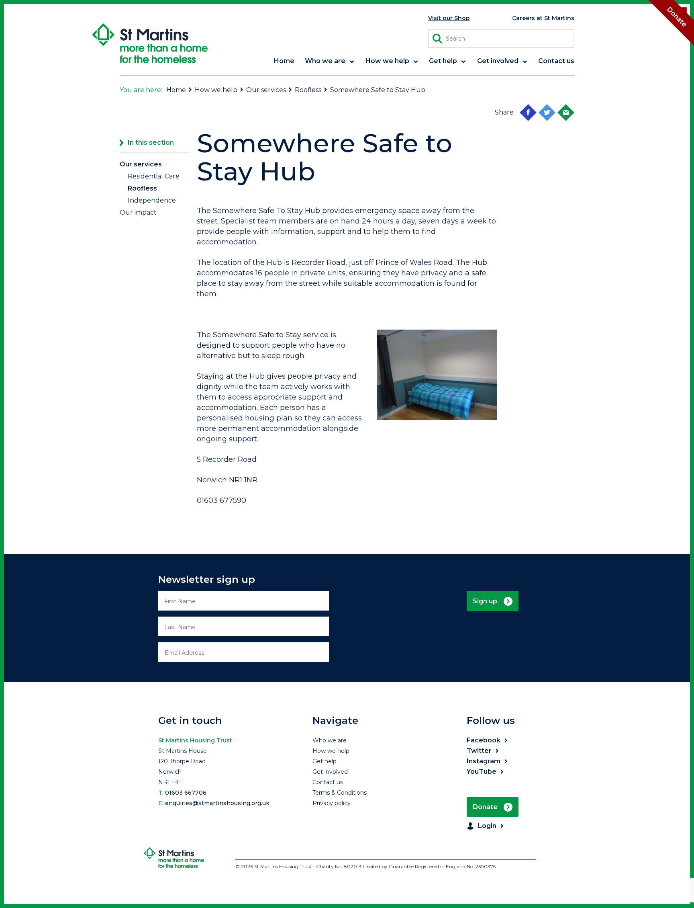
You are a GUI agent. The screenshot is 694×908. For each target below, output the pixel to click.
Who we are (329, 740)
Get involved (330, 771)
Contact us (327, 782)
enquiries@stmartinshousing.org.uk (217, 803)
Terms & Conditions (339, 792)
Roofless (308, 90)
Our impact (138, 212)
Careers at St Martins (543, 18)
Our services (266, 90)
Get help (324, 761)
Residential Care (154, 176)
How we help (216, 90)
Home (176, 90)
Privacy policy (331, 803)
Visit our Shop (449, 18)
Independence (152, 200)
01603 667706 (185, 792)
